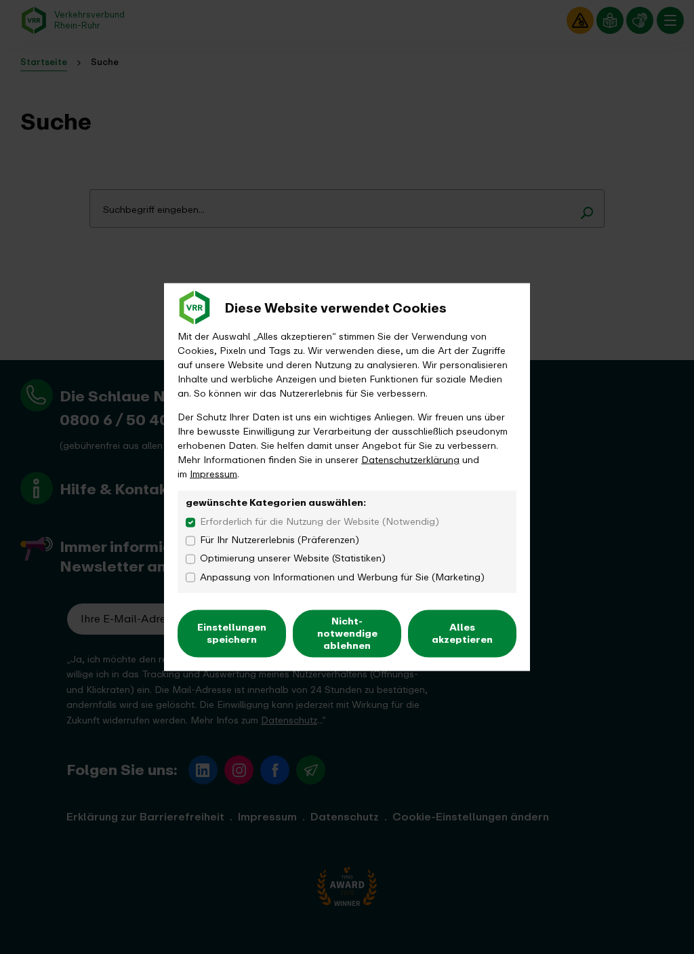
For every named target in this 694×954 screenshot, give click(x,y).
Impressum (213, 474)
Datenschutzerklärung (410, 460)
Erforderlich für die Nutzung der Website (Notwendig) (319, 521)
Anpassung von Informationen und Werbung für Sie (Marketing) (342, 577)
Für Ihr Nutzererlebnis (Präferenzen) (279, 540)
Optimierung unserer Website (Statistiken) (293, 558)
